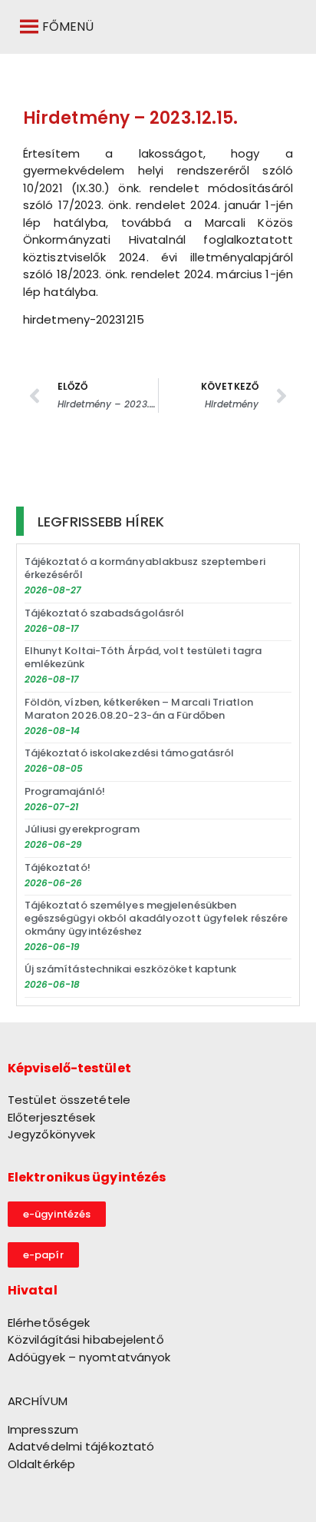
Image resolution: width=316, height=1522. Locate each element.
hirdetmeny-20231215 (83, 319)
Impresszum (43, 1429)
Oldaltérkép (41, 1464)
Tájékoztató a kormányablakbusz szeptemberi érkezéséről (145, 568)
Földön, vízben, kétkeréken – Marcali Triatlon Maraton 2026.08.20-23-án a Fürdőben (139, 709)
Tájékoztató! (58, 867)
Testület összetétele (69, 1100)
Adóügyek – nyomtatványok (89, 1357)
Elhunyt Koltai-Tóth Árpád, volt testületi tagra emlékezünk (143, 657)
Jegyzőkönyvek (51, 1134)
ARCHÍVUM (37, 1401)
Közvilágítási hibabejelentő (86, 1339)
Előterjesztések (52, 1117)
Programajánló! (65, 791)
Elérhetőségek (49, 1322)
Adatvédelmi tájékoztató (81, 1446)
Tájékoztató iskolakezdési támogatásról (130, 753)
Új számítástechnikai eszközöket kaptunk (131, 969)
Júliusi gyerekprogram (82, 829)
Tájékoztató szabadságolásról (105, 613)
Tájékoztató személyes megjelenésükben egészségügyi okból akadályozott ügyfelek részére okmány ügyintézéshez (156, 918)
